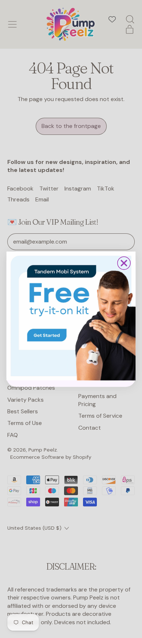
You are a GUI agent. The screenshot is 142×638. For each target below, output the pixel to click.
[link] (71, 315)
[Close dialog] (124, 263)
